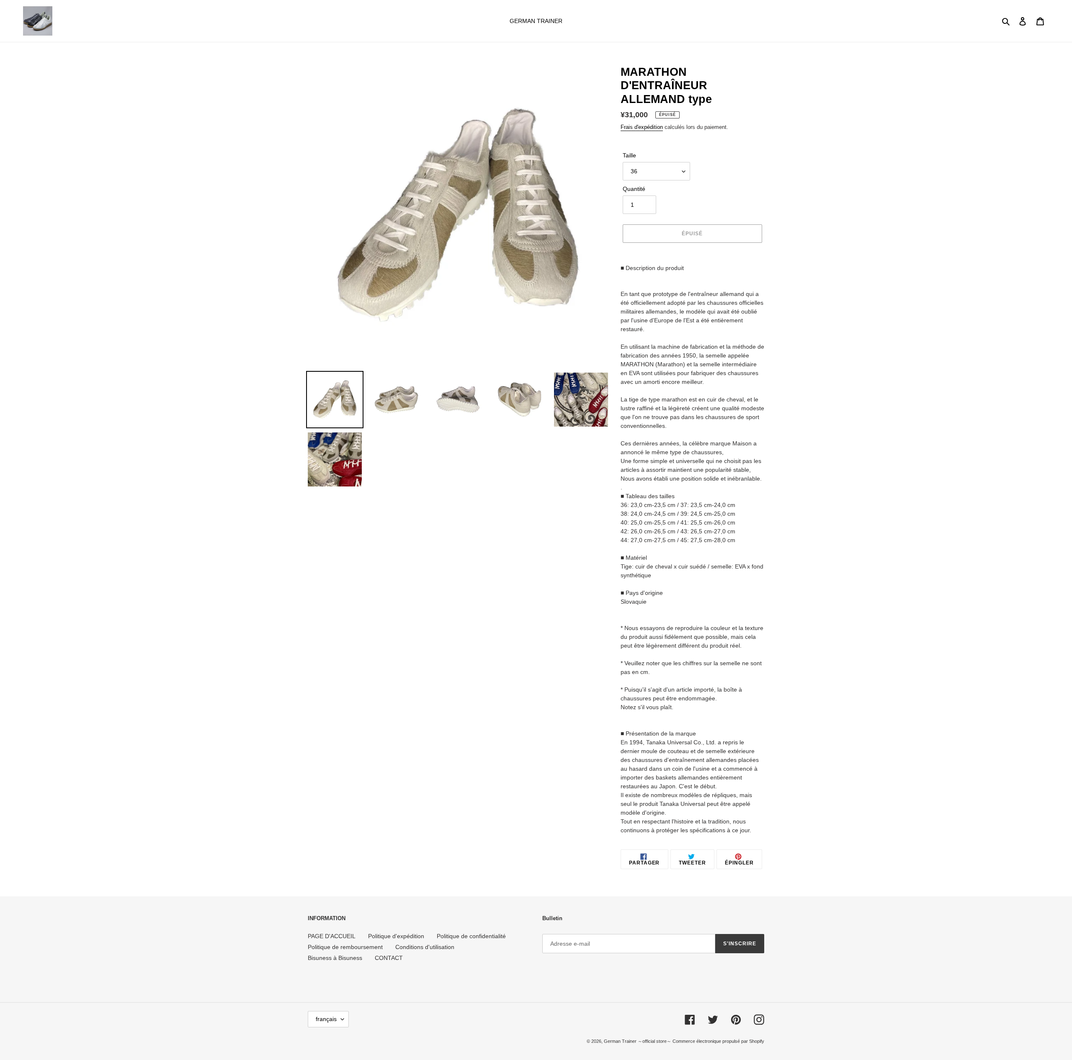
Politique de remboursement (345, 947)
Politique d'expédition (396, 936)
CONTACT (389, 958)
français (326, 1019)
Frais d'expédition (642, 127)
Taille (629, 155)
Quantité (634, 188)
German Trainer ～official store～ (638, 1041)
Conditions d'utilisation (424, 947)
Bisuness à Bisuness (335, 958)
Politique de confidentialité (471, 936)
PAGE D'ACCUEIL (332, 936)
